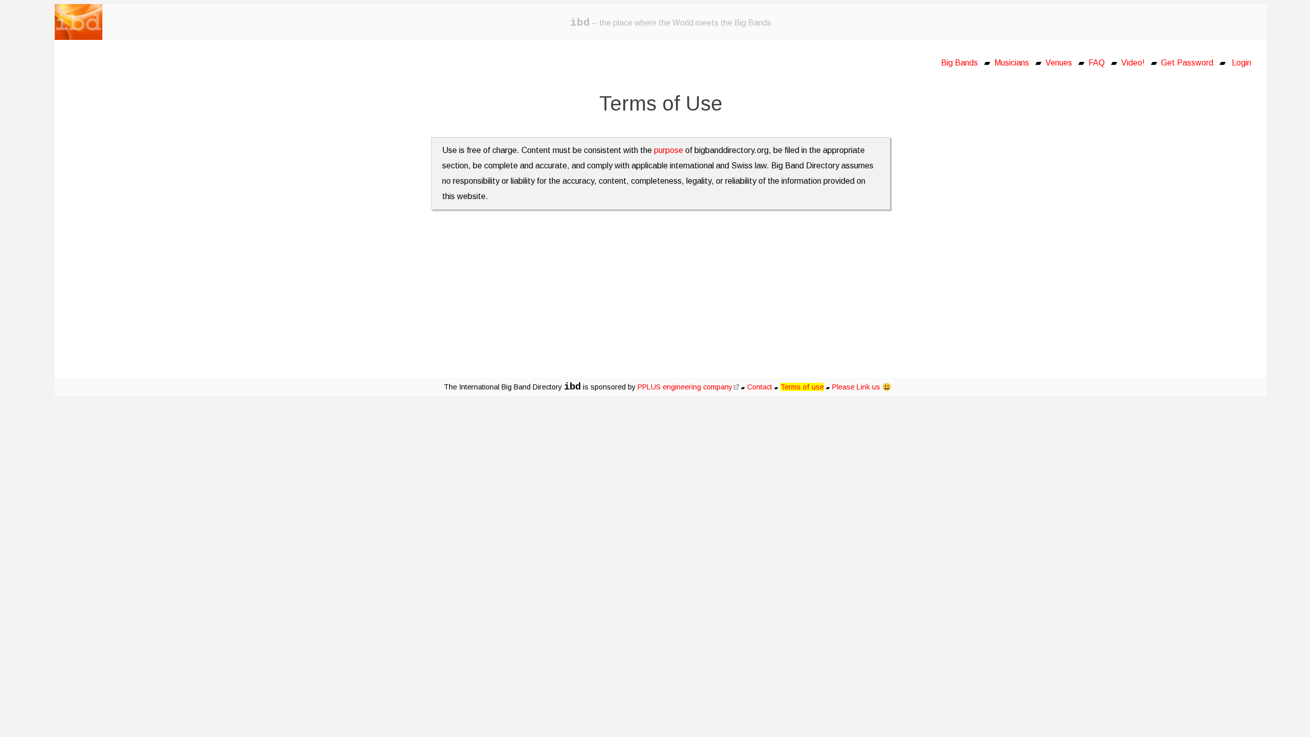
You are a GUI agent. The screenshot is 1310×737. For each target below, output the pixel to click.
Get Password (1187, 62)
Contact (759, 387)
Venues (1058, 62)
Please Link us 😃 (861, 387)
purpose (668, 150)
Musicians (1011, 62)
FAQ (1096, 62)
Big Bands (959, 62)
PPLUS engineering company (685, 387)
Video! (1133, 62)
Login (1241, 62)
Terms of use (802, 387)
